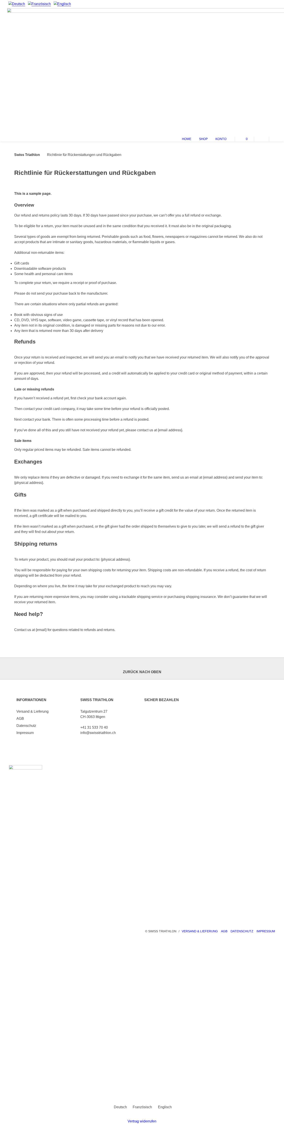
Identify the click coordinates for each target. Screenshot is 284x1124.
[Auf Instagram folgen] (272, 4)
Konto (221, 139)
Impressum (25, 733)
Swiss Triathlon (27, 155)
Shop (203, 139)
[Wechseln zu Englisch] (62, 4)
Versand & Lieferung (32, 711)
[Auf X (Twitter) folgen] (264, 4)
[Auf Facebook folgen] (256, 4)
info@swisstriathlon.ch (98, 733)
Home (186, 139)
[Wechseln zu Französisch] (39, 4)
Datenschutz (26, 726)
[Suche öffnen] (276, 138)
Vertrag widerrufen (142, 1121)
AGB (20, 718)
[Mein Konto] (261, 138)
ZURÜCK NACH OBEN (142, 672)
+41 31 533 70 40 (94, 727)
